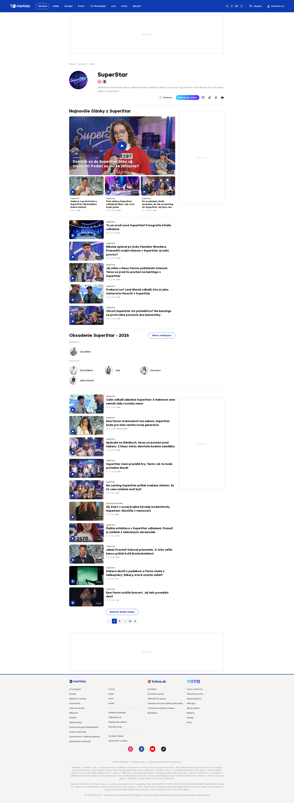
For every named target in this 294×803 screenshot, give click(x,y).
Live (113, 6)
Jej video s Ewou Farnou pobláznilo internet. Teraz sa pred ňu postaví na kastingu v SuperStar (137, 272)
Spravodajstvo (194, 698)
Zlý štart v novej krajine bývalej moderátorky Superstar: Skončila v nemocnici (138, 508)
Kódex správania (77, 732)
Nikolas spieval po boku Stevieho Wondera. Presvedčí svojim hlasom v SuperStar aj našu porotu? (137, 250)
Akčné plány (75, 722)
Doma (111, 689)
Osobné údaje (115, 736)
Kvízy (81, 6)
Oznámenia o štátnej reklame (84, 736)
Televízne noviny (195, 694)
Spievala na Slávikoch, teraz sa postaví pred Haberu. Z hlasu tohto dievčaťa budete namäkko (140, 444)
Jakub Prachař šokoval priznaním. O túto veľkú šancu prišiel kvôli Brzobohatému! (139, 551)
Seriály (190, 717)
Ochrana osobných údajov (161, 708)
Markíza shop (115, 727)
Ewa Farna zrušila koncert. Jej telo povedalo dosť (137, 594)
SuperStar (82, 64)
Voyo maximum (195, 689)
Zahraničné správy (157, 698)
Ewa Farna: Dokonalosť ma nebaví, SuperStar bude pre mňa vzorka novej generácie (138, 423)
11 (130, 621)
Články (92, 64)
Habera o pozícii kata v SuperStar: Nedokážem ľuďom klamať (83, 204)
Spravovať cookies (118, 740)
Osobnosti (74, 703)
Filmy (189, 722)
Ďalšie (136, 6)
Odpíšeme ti (114, 717)
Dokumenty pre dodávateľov (84, 727)
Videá (56, 6)
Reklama (73, 713)
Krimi (110, 698)
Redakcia (152, 713)
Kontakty (152, 689)
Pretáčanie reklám (117, 722)
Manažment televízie (80, 741)
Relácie (42, 6)
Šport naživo (193, 708)
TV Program (98, 6)
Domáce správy (156, 694)
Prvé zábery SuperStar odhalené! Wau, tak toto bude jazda (120, 204)
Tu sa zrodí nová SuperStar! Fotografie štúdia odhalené (138, 227)
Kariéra (72, 717)
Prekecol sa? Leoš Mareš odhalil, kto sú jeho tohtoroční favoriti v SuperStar (137, 291)
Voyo (124, 6)
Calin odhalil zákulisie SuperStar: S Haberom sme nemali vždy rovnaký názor (140, 401)
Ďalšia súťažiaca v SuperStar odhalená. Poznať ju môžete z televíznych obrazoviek (139, 530)
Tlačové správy (77, 708)
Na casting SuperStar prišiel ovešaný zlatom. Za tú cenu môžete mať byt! (140, 487)
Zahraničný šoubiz (114, 503)
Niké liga (191, 703)
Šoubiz (68, 6)
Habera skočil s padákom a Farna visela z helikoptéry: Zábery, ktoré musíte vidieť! (135, 573)
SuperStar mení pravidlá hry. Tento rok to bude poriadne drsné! (139, 466)
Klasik (111, 703)
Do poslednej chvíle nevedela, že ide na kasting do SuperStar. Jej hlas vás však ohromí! (157, 204)
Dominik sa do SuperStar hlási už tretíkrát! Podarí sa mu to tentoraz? (106, 164)
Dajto (111, 694)
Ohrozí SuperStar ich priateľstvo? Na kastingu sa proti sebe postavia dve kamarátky (138, 313)
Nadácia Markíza (117, 712)
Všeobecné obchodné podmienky (165, 703)
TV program (75, 689)
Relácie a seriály (77, 698)
